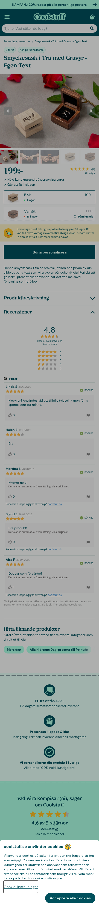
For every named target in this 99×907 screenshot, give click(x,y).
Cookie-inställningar (21, 886)
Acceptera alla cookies (70, 898)
